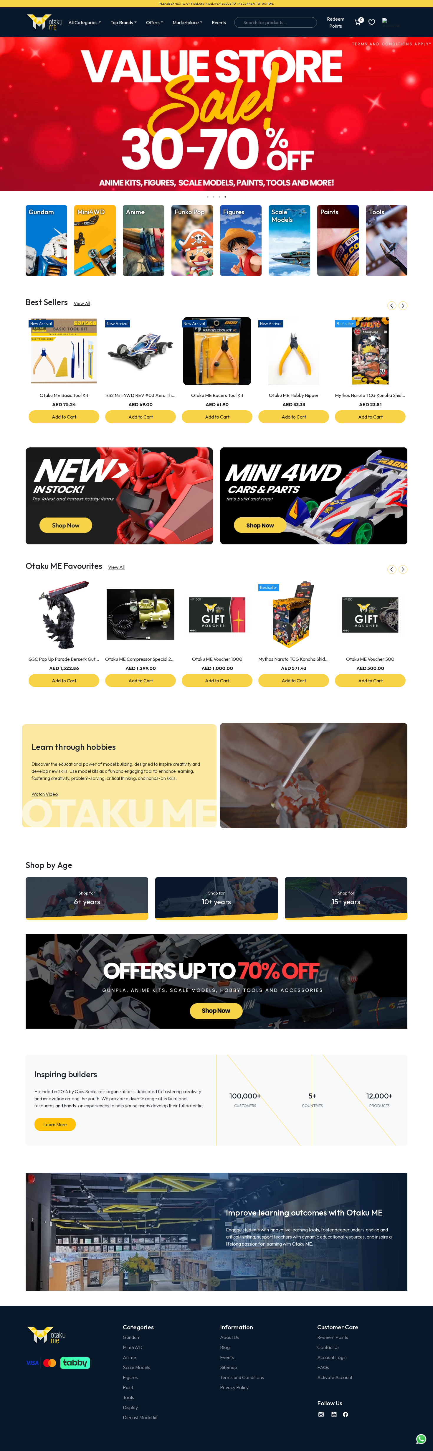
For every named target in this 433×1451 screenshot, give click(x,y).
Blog (225, 1347)
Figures (130, 1377)
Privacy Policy (234, 1387)
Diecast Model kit (140, 1417)
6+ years (87, 898)
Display (130, 1407)
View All (82, 303)
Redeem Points (332, 1337)
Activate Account (334, 1377)
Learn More (55, 1124)
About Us (229, 1337)
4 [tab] (225, 197)
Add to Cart (64, 417)
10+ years (216, 898)
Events (219, 22)
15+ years (346, 898)
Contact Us (328, 1347)
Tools (128, 1397)
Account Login (332, 1357)
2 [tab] (213, 197)
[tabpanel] (216, 114)
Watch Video (45, 794)
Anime (129, 1357)
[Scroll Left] (391, 305)
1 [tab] (208, 197)
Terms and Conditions (242, 1377)
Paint (128, 1387)
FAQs (323, 1367)
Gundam (132, 1337)
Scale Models (136, 1367)
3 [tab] (219, 197)
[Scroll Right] (403, 305)
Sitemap (228, 1367)
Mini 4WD (133, 1347)
